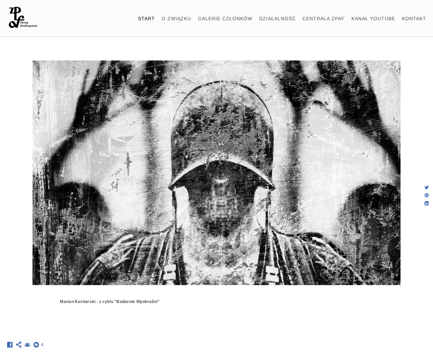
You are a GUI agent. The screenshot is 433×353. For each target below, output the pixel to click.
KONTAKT (414, 18)
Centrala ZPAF (323, 18)
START (146, 18)
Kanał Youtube (373, 18)
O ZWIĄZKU (176, 18)
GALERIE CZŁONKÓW (225, 18)
